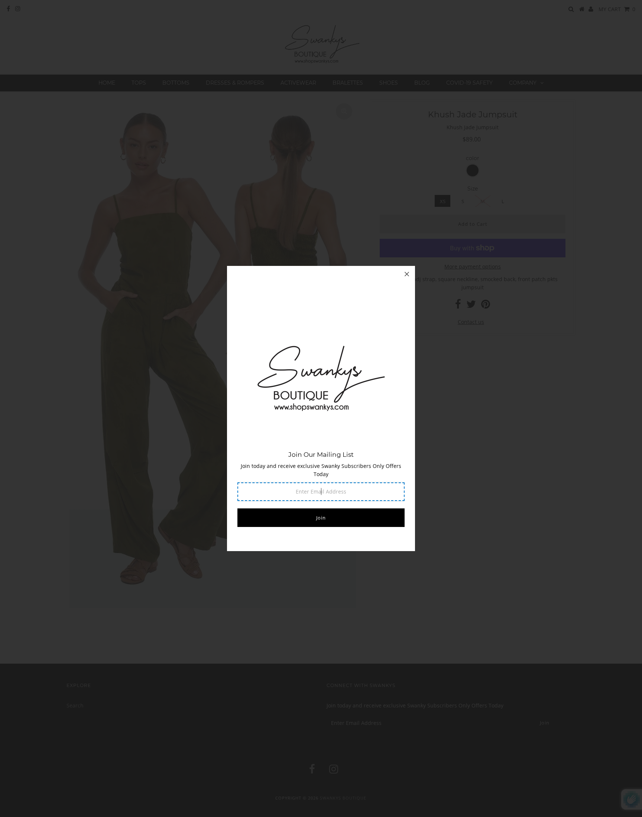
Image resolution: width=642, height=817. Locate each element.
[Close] (407, 274)
